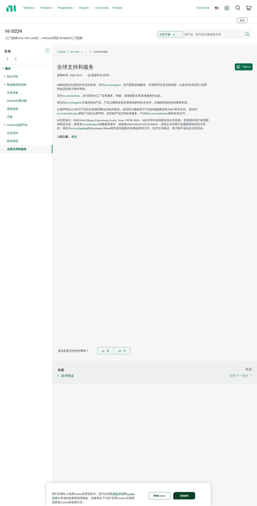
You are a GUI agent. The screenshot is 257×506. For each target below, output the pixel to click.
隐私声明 (118, 493)
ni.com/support (112, 84)
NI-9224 (75, 51)
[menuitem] (29, 8)
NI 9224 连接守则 (17, 125)
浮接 (10, 117)
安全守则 (12, 76)
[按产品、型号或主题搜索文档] (247, 34)
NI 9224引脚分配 (17, 100)
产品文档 (61, 51)
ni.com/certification (67, 113)
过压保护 (12, 133)
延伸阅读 (12, 141)
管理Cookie (159, 495)
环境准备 (12, 92)
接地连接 (12, 108)
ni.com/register (73, 102)
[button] (174, 34)
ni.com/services (71, 95)
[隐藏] (47, 50)
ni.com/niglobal (79, 128)
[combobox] (199, 34)
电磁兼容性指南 (16, 84)
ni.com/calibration (158, 113)
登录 (242, 20)
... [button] (86, 51)
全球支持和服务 (17, 149)
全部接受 (184, 495)
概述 (8, 68)
